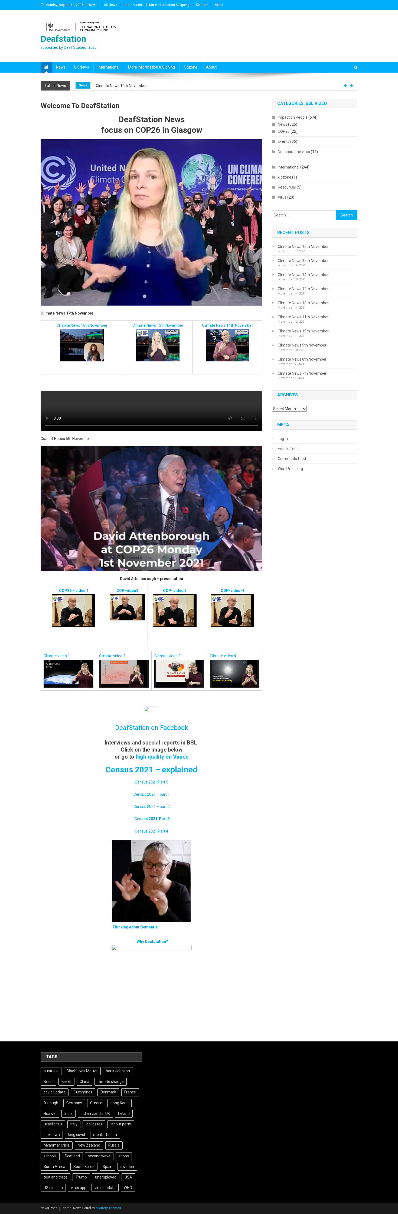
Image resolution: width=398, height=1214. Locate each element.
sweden (127, 1166)
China (84, 1081)
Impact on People (293, 117)
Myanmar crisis (57, 1145)
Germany (74, 1103)
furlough (51, 1103)
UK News (110, 5)
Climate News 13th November (303, 303)
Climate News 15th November (123, 85)
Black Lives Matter (82, 1071)
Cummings (83, 1092)
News (93, 5)
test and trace (55, 1177)
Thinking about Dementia (135, 927)
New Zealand (89, 1145)
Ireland (124, 1113)
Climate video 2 (112, 656)
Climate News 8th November (302, 359)
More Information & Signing (169, 5)
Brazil (48, 1081)
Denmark (108, 1092)
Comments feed (292, 459)
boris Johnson (118, 1071)
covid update (55, 1092)
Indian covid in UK (95, 1113)
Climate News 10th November (303, 331)
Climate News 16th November (82, 325)
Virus (282, 197)
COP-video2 (127, 590)
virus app (78, 1188)
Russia (114, 1145)
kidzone (284, 177)
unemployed (105, 1177)
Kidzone (202, 5)
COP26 (84, 85)
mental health (105, 1134)
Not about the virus (294, 152)
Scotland (72, 1156)
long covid (76, 1134)
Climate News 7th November (302, 373)
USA (128, 1177)
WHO (128, 1188)
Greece (96, 1103)
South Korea (83, 1166)
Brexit (66, 1081)
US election (53, 1188)
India (68, 1113)
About (219, 5)
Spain (107, 1166)
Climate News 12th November (303, 289)
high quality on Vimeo (162, 756)
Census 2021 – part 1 (151, 794)
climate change (110, 1081)
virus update (105, 1188)
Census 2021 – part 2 (151, 806)
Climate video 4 (223, 656)
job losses (94, 1124)
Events (283, 141)
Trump (81, 1177)
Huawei (50, 1113)
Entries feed (288, 448)
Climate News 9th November (302, 345)
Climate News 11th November (303, 317)
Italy (73, 1124)
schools (50, 1156)
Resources (287, 187)
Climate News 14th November (227, 325)
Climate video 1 (57, 656)
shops (124, 1156)
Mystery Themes (108, 1208)
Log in (283, 438)
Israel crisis (53, 1124)
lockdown (52, 1134)
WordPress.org (290, 469)
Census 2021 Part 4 (151, 831)
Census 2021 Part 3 (152, 819)
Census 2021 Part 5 (151, 782)
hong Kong (119, 1103)
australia (51, 1071)
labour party (120, 1124)
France (130, 1092)
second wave (99, 1156)
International (133, 5)
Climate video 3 (167, 656)
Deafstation (63, 39)
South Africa (54, 1166)
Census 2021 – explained (151, 769)
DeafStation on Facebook (151, 727)
